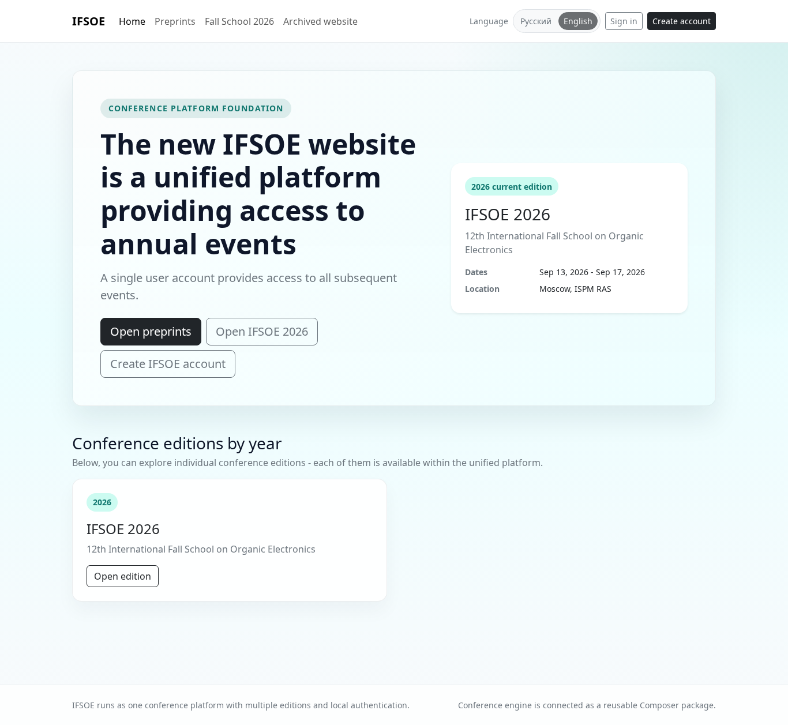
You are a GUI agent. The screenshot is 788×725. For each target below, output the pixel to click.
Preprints (175, 21)
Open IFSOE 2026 (262, 331)
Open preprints (151, 331)
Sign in (623, 21)
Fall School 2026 (239, 21)
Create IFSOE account (168, 363)
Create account (681, 21)
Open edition (122, 576)
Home (132, 21)
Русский (535, 21)
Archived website (320, 21)
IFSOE (88, 21)
